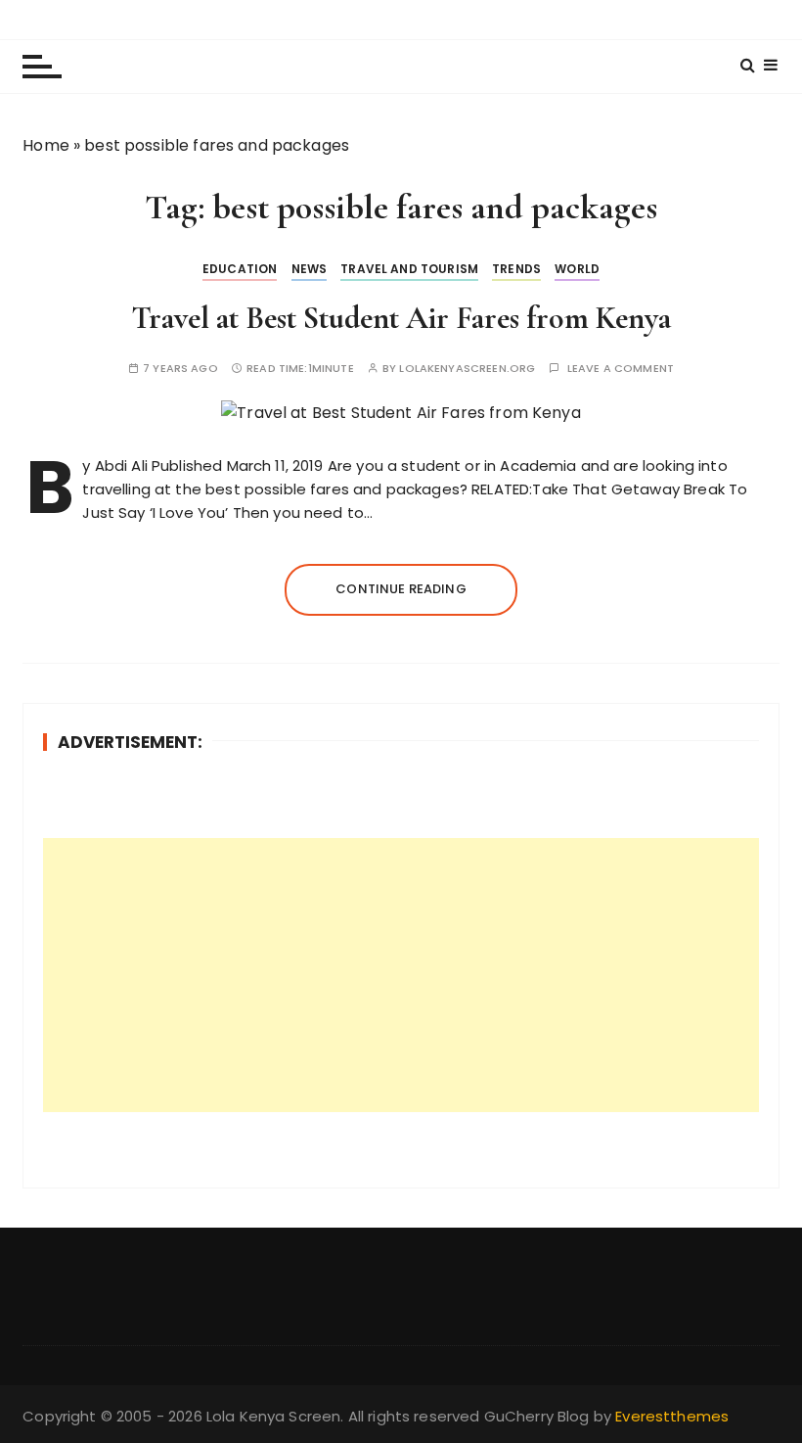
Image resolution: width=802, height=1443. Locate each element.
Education (239, 268)
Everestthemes (672, 1416)
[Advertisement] (401, 975)
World (577, 268)
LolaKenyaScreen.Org (467, 368)
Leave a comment (620, 368)
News (309, 268)
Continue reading (400, 589)
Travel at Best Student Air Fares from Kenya (401, 318)
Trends (516, 268)
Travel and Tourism (409, 268)
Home (45, 145)
